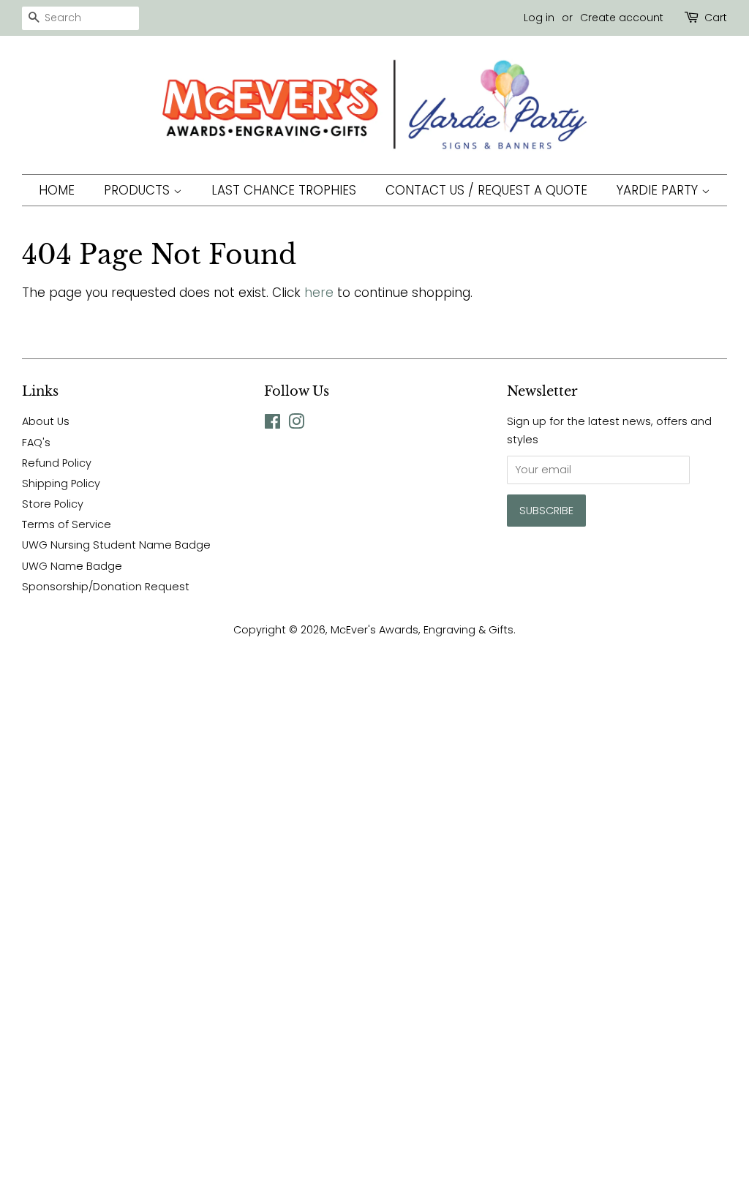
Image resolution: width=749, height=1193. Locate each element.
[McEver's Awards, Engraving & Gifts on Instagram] (296, 424)
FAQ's (36, 442)
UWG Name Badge (72, 566)
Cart (715, 17)
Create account (621, 17)
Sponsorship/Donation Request (105, 586)
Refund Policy (56, 463)
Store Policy (52, 504)
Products (138, 190)
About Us (45, 421)
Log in (539, 17)
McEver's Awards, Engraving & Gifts (422, 629)
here (319, 292)
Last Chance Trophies (283, 190)
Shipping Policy (61, 483)
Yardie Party (659, 190)
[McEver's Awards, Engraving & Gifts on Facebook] (272, 424)
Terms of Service (66, 524)
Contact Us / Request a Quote (486, 190)
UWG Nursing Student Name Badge (116, 545)
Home (57, 190)
